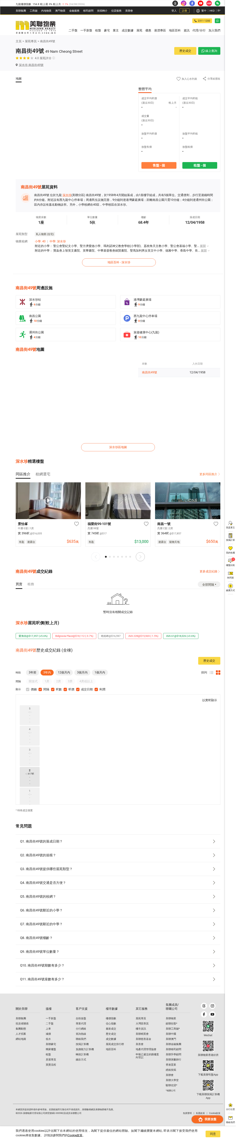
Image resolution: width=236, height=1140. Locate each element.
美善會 (139, 1044)
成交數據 (111, 1038)
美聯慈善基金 (143, 1038)
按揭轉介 (102, 10)
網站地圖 (21, 1038)
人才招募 (21, 1033)
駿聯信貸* (171, 1085)
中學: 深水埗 (58, 241)
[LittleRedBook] (208, 1046)
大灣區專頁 (142, 1023)
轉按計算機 (82, 1054)
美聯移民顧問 (173, 1049)
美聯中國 (171, 1033)
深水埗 (67, 195)
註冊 (184, 10)
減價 (48, 1033)
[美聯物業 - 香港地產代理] (35, 27)
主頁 (19, 41)
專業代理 (81, 1023)
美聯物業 (171, 1018)
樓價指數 (111, 1018)
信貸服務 (116, 10)
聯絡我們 (81, 1038)
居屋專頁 (51, 1059)
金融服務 (74, 10)
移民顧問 (88, 10)
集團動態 (21, 1028)
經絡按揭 (171, 1069)
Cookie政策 (75, 1135)
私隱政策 (200, 1113)
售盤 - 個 (159, 165)
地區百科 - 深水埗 (118, 262)
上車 (48, 1028)
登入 (174, 10)
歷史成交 (185, 51)
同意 (213, 1134)
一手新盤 (51, 1018)
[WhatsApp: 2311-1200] (217, 20)
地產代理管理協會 (146, 1049)
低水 (48, 1038)
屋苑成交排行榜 (115, 1044)
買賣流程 (51, 1064)
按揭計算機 (82, 1044)
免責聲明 (187, 1113)
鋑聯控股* (171, 1023)
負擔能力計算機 (85, 1049)
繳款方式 (81, 1059)
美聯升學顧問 (173, 1054)
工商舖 (33, 10)
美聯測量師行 (173, 1059)
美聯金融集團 (173, 1044)
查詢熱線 (81, 1033)
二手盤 (49, 1023)
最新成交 (111, 1028)
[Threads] (204, 1006)
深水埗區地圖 (118, 447)
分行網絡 (81, 1028)
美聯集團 (21, 10)
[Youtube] (212, 1014)
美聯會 (129, 10)
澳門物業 (60, 10)
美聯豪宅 (51, 1044)
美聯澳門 (171, 1038)
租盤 (48, 1054)
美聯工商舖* (173, 1028)
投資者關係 (22, 1023)
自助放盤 (81, 1018)
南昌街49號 (47, 41)
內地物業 (46, 10)
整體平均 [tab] (145, 89)
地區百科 (111, 1049)
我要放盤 (210, 1119)
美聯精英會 (142, 1033)
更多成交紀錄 (208, 571)
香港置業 (171, 1064)
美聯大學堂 (172, 1080)
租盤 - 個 (200, 165)
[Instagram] (212, 1006)
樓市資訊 (141, 1028)
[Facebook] (204, 1014)
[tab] (23, 474)
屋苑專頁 (31, 41)
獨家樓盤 (51, 1049)
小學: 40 (40, 241)
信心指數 (111, 1023)
